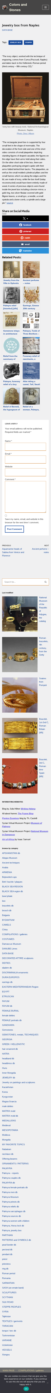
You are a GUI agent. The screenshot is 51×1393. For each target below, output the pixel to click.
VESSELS (7, 1350)
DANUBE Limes (9, 948)
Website (8, 466)
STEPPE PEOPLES (11, 1307)
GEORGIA (7, 1039)
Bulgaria (6, 915)
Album (31, 133)
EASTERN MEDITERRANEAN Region (20, 987)
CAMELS (6, 925)
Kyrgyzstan (7, 1096)
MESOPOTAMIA (10, 1130)
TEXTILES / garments (12, 1321)
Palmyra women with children (15, 1221)
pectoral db (7, 1249)
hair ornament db (10, 1049)
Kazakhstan (7, 1087)
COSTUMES (8, 939)
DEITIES (6, 963)
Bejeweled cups (9, 877)
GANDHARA (8, 1025)
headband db (8, 1058)
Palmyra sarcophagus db (13, 1211)
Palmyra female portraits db (15, 1187)
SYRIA (5, 1311)
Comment (10, 479)
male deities (7, 1106)
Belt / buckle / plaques (12, 882)
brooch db (6, 910)
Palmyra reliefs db (10, 1206)
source (10, 203)
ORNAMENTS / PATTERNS (15, 1163)
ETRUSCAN (8, 996)
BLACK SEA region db (12, 891)
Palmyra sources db (11, 1216)
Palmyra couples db (11, 1178)
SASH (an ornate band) (13, 1288)
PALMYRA (7, 1168)
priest (4, 1259)
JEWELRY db (8, 1077)
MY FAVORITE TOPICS (13, 1144)
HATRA (5, 1054)
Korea (5, 1092)
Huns (4, 1068)
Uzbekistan (7, 1345)
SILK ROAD (7, 1302)
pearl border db (9, 1245)
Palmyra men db (9, 1192)
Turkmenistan (8, 1335)
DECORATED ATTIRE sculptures (17, 958)
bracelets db (7, 905)
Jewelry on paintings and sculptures (18, 1082)
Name (8, 441)
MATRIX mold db (10, 1116)
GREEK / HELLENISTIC (13, 1044)
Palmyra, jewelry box (12, 1230)
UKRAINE (7, 1340)
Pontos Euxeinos (10, 818)
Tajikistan (6, 1316)
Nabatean (6, 1149)
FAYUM (5, 1001)
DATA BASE (7, 30)
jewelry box (15, 42)
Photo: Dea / (22, 133)
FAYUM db (7, 1006)
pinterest (27, 231)
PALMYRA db (8, 1182)
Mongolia (6, 1139)
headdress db (8, 1063)
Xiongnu (6, 1354)
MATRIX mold (8, 1111)
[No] (47, 1382)
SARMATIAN (8, 1283)
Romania (6, 1278)
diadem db (7, 968)
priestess (6, 1264)
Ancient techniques (11, 862)
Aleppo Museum (9, 858)
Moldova (6, 1135)
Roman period (8, 1273)
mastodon (27, 250)
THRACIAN (7, 1326)
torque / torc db (9, 1331)
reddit (27, 238)
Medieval (6, 1125)
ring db (5, 1268)
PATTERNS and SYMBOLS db (16, 1240)
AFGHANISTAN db (11, 853)
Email (8, 454)
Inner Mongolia (9, 1073)
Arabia (5, 867)
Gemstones (7, 1030)
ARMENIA (7, 872)
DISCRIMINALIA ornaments (15, 972)
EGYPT (5, 991)
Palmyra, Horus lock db (13, 1225)
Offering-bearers (9, 1159)
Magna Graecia (9, 1101)
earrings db (7, 982)
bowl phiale (7, 896)
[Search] (45, 581)
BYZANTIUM (8, 920)
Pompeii (28, 42)
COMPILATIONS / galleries (14, 934)
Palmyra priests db (11, 1202)
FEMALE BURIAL (10, 1011)
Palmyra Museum (10, 1197)
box (4, 901)
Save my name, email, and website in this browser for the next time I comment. (24, 521)
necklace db (7, 1154)
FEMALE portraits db (12, 1020)
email (27, 244)
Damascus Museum (11, 944)
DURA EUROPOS (10, 977)
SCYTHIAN (7, 1297)
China (5, 929)
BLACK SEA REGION (12, 886)
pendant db (7, 1254)
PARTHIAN (7, 1235)
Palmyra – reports (10, 1173)
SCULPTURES (9, 1292)
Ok (26, 1389)
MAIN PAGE (8, 1370)
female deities (8, 1015)
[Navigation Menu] (45, 7)
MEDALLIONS (9, 1120)
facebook (27, 225)
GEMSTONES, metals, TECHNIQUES (20, 1034)
